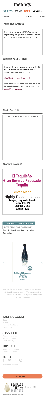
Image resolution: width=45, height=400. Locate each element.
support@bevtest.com (12, 89)
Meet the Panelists (9, 336)
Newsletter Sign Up (10, 364)
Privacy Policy (7, 327)
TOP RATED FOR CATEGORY (18, 223)
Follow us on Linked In (16, 360)
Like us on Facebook (5, 360)
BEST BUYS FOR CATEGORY (18, 227)
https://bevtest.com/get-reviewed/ (17, 78)
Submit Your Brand (9, 352)
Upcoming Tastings (22, 360)
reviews (5, 16)
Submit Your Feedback (11, 349)
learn (17, 16)
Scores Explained (9, 338)
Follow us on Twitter (11, 360)
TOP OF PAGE (20, 376)
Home (4, 320)
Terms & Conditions (10, 325)
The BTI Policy (8, 341)
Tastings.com (6, 394)
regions (29, 16)
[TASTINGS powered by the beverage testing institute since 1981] (22, 5)
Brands (5, 322)
